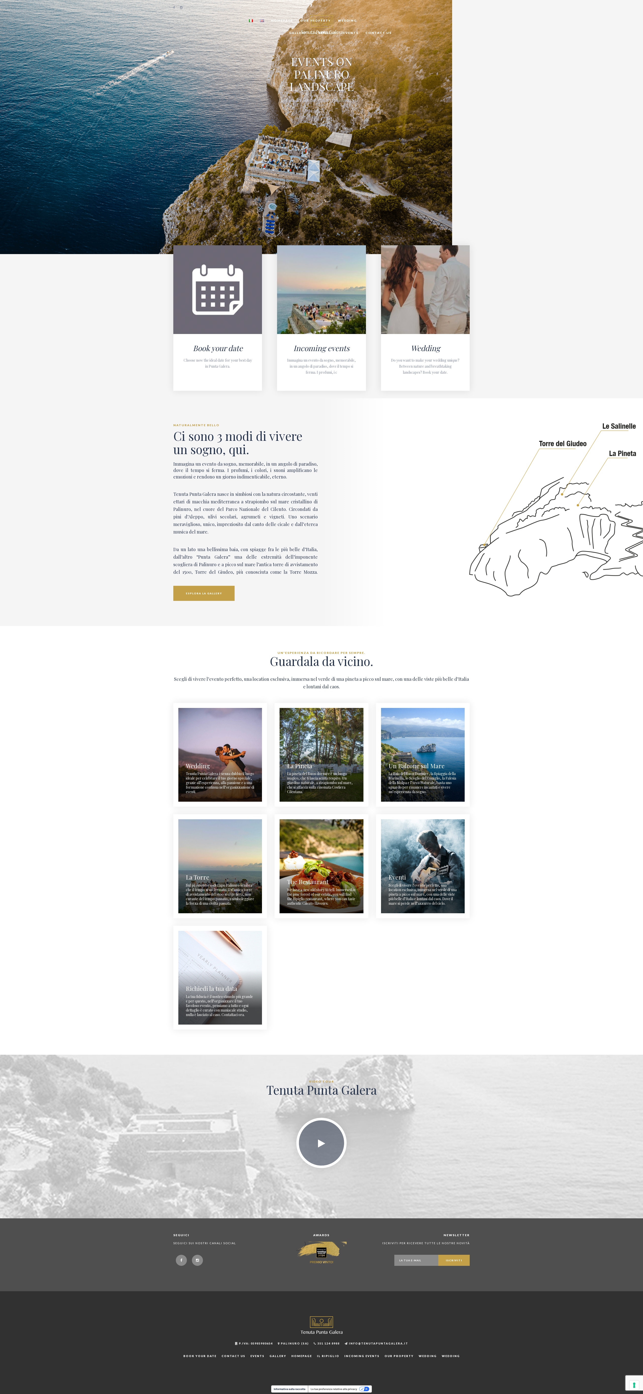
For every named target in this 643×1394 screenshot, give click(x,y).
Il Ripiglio (328, 1356)
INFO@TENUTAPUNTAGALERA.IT (378, 1343)
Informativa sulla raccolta (289, 1388)
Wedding (425, 348)
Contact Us (378, 33)
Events (350, 33)
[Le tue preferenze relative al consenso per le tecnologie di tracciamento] (634, 1385)
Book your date (218, 348)
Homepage (282, 20)
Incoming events (321, 348)
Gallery (278, 1356)
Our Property (399, 1356)
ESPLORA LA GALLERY (204, 593)
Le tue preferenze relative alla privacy (334, 1388)
